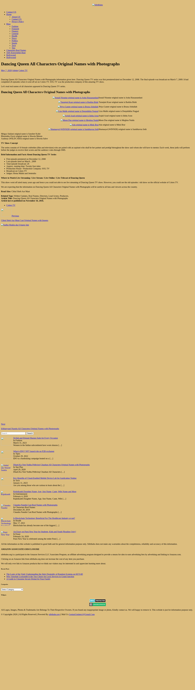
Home (9, 14)
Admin (15, 70)
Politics (15, 41)
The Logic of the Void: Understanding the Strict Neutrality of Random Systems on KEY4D (44, 574)
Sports (14, 43)
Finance (15, 31)
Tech (14, 45)
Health (14, 36)
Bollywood (11, 55)
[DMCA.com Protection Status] (98, 601)
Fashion (15, 26)
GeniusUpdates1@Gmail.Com (82, 614)
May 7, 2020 (6, 70)
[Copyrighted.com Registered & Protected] (97, 605)
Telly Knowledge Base (16, 53)
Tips (13, 48)
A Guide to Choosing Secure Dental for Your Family (28, 579)
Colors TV (23, 70)
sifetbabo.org (54, 614)
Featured (15, 29)
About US (16, 17)
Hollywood (11, 57)
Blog (8, 24)
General (15, 33)
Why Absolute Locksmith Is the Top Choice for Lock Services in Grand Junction (40, 576)
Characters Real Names (16, 50)
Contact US (11, 12)
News (14, 38)
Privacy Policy (18, 21)
